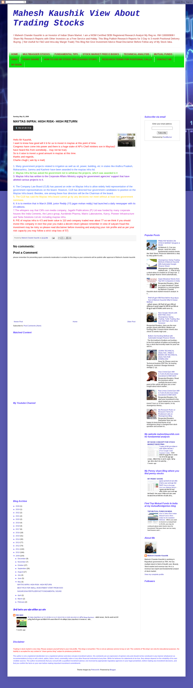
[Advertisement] (96, 91)
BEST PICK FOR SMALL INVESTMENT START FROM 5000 (40, 588)
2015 (18, 536)
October (21, 565)
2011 (18, 549)
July (19, 575)
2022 (18, 513)
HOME (14, 54)
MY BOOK (16, 64)
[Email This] (59, 238)
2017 (18, 529)
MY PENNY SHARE (155, 479)
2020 (18, 519)
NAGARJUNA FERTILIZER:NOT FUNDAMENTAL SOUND (39, 591)
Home (75, 322)
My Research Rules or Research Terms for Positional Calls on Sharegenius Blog (166, 413)
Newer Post (18, 322)
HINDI (14, 59)
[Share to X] (64, 238)
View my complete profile (154, 574)
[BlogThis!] (62, 238)
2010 (18, 552)
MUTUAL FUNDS (163, 54)
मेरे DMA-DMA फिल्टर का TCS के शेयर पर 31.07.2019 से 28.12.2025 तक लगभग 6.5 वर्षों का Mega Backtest (61, 617)
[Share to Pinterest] (70, 238)
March (20, 599)
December (22, 559)
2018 (18, 526)
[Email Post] (53, 238)
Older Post (131, 322)
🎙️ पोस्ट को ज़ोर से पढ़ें (23, 128)
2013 (18, 543)
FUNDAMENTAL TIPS (66, 54)
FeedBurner (167, 137)
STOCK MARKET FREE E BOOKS (101, 54)
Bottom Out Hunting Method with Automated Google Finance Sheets (161, 337)
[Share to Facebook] (67, 238)
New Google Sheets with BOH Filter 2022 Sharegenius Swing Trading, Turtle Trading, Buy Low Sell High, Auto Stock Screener (169, 318)
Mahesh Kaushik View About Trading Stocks (76, 18)
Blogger (113, 670)
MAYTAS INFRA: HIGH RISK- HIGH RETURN (34, 585)
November (22, 562)
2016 (18, 533)
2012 (18, 546)
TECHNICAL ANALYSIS (136, 54)
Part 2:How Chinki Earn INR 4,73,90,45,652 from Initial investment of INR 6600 (169, 393)
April (20, 595)
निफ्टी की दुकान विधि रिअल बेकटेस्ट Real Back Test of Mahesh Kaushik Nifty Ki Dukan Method (163, 300)
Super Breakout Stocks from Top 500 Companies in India (169, 280)
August (20, 572)
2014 (18, 539)
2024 (18, 509)
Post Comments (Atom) (32, 326)
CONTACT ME (164, 59)
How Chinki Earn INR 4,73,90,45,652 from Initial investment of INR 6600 (168, 374)
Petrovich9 (95, 670)
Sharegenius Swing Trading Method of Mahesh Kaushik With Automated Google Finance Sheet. (169, 263)
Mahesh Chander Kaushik (157, 556)
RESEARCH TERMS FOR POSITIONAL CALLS (127, 59)
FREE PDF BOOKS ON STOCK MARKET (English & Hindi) (169, 243)
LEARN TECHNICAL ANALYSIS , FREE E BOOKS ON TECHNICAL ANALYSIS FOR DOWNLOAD (167, 355)
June (20, 578)
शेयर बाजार (19, 615)
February (21, 602)
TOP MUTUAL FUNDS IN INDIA (160, 511)
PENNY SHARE (30, 59)
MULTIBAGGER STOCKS (36, 54)
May (19, 582)
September (22, 569)
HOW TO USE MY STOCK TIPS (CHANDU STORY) (70, 59)
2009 (18, 556)
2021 (18, 516)
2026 (18, 506)
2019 (18, 523)
